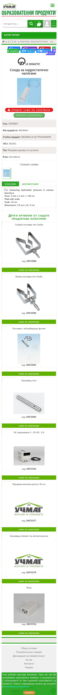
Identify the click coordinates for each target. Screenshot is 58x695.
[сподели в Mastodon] (51, 52)
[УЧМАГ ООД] (19, 6)
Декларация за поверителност (29, 656)
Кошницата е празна (39, 26)
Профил (47, 24)
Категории (11, 35)
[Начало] (3, 41)
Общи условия (29, 648)
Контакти (29, 663)
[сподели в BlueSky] (43, 51)
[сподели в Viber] (29, 49)
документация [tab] (30, 184)
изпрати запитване (29, 115)
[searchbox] (15, 24)
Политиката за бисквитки (16, 686)
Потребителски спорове (29, 652)
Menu (52, 5)
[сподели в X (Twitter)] (27, 51)
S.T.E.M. (12, 41)
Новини (29, 667)
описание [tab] (10, 184)
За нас (29, 660)
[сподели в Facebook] (14, 49)
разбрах (29, 692)
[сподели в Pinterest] (45, 49)
